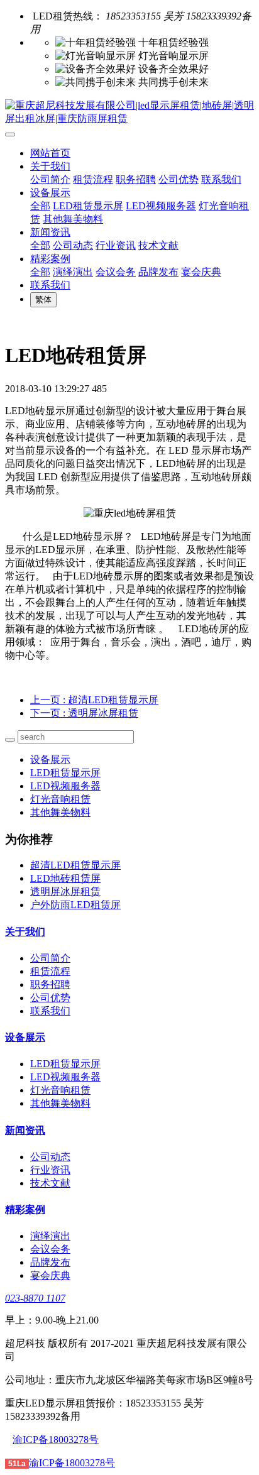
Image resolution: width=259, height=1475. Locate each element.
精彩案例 (50, 258)
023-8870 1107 (35, 1298)
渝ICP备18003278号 (56, 1439)
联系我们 (221, 179)
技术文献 (158, 245)
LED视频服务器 (161, 205)
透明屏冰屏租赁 (65, 891)
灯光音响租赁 (60, 799)
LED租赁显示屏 (88, 205)
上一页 (94, 699)
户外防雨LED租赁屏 (75, 904)
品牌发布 (158, 271)
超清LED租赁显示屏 (75, 865)
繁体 (43, 299)
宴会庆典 (201, 271)
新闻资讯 (50, 232)
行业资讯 (116, 245)
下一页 (84, 713)
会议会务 (116, 271)
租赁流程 (93, 179)
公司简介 (50, 179)
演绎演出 (73, 271)
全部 (40, 205)
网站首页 (50, 153)
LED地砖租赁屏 (65, 878)
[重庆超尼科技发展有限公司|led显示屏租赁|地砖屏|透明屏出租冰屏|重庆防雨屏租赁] (129, 112)
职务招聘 (136, 179)
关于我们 (50, 166)
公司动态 (73, 245)
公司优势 (178, 179)
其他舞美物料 (73, 219)
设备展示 (50, 192)
